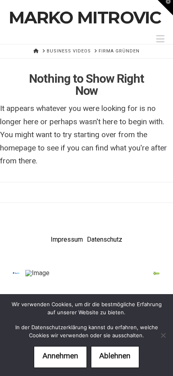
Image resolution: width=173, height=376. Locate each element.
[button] (160, 39)
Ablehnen (114, 355)
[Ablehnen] (163, 335)
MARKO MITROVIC (85, 17)
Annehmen (60, 355)
